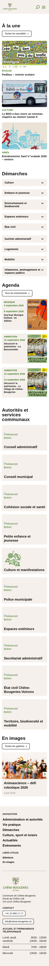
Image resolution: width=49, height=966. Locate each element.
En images (8, 862)
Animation (10, 336)
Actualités (10, 840)
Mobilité (10, 259)
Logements (11, 249)
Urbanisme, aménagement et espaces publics (22, 271)
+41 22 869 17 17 (14, 913)
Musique (9, 302)
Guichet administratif (18, 238)
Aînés (5, 152)
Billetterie (8, 857)
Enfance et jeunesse (17, 192)
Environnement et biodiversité (16, 205)
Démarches (11, 830)
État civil (10, 226)
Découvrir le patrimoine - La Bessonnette (12, 346)
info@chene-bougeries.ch (18, 921)
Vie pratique (12, 824)
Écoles (7, 70)
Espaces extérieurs (16, 216)
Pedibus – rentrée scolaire (18, 74)
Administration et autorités (23, 819)
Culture (7, 110)
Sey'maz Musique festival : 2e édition (13, 318)
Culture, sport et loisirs (20, 835)
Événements (12, 845)
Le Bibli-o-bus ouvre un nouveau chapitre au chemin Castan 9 (22, 115)
